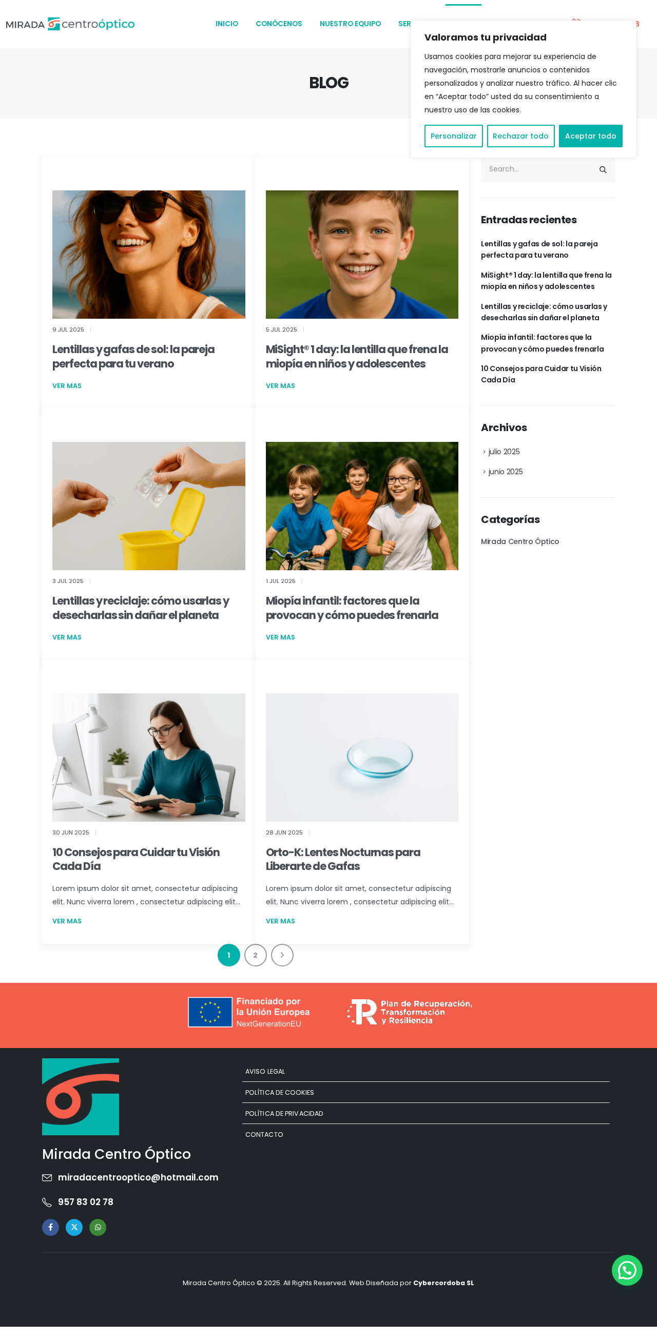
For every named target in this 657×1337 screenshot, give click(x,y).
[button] (627, 1270)
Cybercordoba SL (443, 1282)
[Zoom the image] (80, 1064)
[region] (523, 89)
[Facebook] (50, 1227)
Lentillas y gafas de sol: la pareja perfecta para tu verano (133, 356)
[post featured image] (148, 254)
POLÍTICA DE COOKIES (279, 1092)
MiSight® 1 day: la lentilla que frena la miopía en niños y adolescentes (357, 356)
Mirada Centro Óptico (520, 541)
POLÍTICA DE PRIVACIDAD (284, 1113)
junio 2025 (506, 472)
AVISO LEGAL (265, 1071)
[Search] (603, 169)
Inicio (227, 24)
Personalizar (454, 136)
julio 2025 (504, 452)
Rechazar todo (521, 136)
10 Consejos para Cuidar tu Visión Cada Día (136, 859)
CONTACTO (264, 1134)
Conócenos (279, 24)
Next (282, 955)
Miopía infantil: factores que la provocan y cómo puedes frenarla (352, 607)
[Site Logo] (70, 23)
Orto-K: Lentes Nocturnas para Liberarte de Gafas (343, 859)
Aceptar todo (590, 136)
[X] (74, 1227)
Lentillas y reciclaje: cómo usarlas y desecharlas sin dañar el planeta (140, 607)
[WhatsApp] (97, 1227)
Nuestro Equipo (350, 24)
